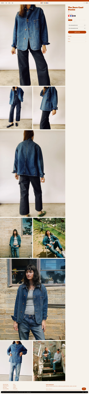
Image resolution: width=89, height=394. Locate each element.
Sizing (69, 38)
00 (70, 20)
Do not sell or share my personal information (13, 390)
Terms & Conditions (6, 388)
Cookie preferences (5, 390)
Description (69, 36)
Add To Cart (77, 32)
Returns (69, 41)
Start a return (5, 387)
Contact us (14, 387)
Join (84, 388)
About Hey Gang (5, 384)
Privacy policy (15, 388)
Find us (14, 384)
